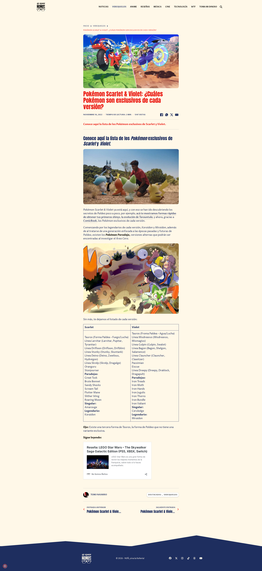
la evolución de (137, 217)
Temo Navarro (99, 494)
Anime (133, 6)
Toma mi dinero (208, 6)
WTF (193, 6)
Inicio (86, 26)
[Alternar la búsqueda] (221, 7)
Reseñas (145, 6)
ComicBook (90, 221)
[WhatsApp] (167, 115)
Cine (167, 6)
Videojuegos (119, 6)
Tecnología (180, 6)
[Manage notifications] (5, 566)
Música (157, 6)
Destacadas (154, 495)
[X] (172, 115)
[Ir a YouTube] (202, 558)
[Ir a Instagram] (184, 558)
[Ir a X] (178, 558)
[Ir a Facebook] (171, 558)
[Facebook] (162, 115)
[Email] (177, 115)
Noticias (103, 6)
